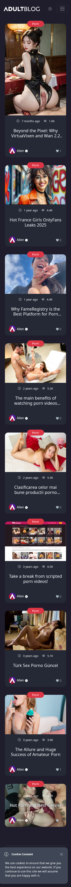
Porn (35, 24)
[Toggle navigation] (62, 9)
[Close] (61, 854)
